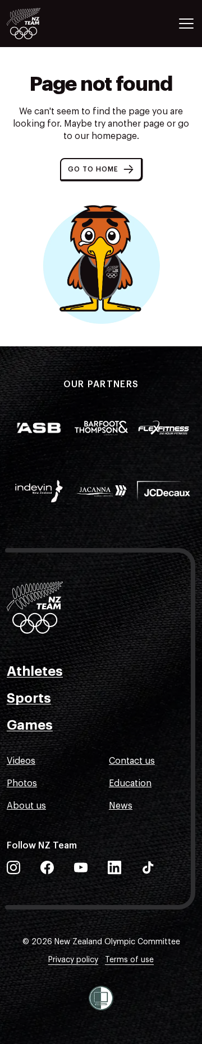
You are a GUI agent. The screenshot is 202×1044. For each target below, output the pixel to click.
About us (26, 805)
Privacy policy (73, 960)
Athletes (35, 671)
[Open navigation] (186, 24)
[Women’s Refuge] (101, 998)
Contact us (132, 761)
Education (130, 783)
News (120, 805)
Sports (29, 698)
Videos (21, 761)
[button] (101, 169)
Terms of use (129, 960)
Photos (22, 783)
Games (30, 725)
